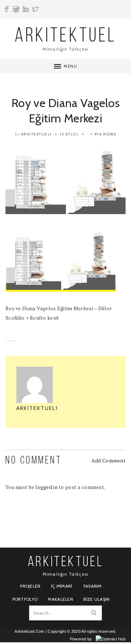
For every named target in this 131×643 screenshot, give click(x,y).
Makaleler (60, 599)
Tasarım (92, 586)
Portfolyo (25, 599)
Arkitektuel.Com (29, 631)
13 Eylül (69, 134)
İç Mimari (61, 586)
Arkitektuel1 (36, 134)
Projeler (30, 586)
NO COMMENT (33, 460)
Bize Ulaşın (96, 599)
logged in (46, 487)
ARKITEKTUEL (65, 37)
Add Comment (108, 460)
